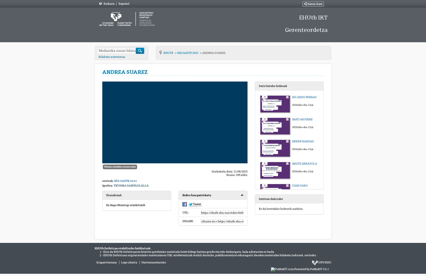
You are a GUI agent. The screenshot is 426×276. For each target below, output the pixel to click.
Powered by (311, 269)
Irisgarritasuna (106, 262)
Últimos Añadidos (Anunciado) (120, 167)
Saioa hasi (314, 4)
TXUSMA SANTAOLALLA (131, 185)
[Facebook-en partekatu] (184, 204)
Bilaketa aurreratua (112, 57)
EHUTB (168, 53)
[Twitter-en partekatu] (195, 204)
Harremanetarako (154, 262)
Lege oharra (129, 262)
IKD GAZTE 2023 (188, 53)
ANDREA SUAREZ (214, 53)
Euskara (109, 3)
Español (124, 3)
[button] (213, 195)
